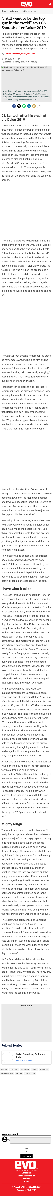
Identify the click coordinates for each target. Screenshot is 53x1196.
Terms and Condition (26, 1176)
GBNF (26, 1182)
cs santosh (25, 1069)
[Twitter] (19, 106)
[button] (4, 5)
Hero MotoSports (7, 1073)
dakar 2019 (44, 1069)
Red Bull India (30, 1073)
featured (4, 1069)
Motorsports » (15, 11)
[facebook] (14, 106)
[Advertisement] (26, 210)
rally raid (19, 1073)
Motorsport (14, 1069)
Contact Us (26, 1173)
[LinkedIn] (29, 106)
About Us (26, 1179)
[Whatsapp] (24, 106)
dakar (34, 1069)
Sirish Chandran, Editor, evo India (21, 54)
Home (3, 11)
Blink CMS (31, 1190)
